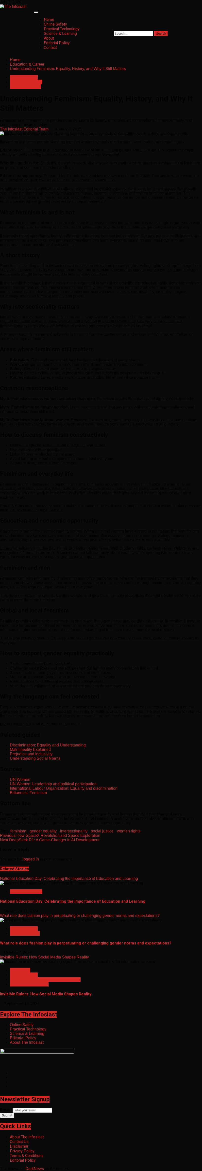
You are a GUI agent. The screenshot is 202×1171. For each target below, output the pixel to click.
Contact (50, 47)
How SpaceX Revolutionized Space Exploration (50, 835)
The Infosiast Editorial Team (25, 129)
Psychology (20, 970)
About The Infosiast (27, 1042)
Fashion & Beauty (25, 933)
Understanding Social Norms (35, 758)
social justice (102, 831)
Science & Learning (60, 33)
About (49, 38)
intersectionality (73, 831)
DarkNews (34, 1169)
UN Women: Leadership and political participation (53, 784)
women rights (128, 831)
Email (6, 1110)
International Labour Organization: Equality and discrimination (64, 788)
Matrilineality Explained (30, 749)
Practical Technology (62, 29)
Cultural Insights (24, 77)
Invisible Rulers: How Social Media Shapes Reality (44, 957)
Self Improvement (25, 86)
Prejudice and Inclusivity (31, 754)
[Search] (115, 29)
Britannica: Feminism (28, 793)
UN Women (20, 779)
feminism (18, 831)
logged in (31, 859)
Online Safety (55, 24)
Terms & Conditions (27, 1155)
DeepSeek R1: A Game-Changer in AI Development (49, 840)
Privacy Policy (22, 1151)
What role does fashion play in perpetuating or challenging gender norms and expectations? (80, 916)
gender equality (43, 831)
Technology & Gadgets (29, 984)
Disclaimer (19, 1146)
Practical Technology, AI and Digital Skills (45, 979)
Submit (7, 1115)
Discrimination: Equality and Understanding (48, 745)
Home (49, 19)
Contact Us (19, 1141)
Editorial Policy (57, 43)
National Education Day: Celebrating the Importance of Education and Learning (69, 878)
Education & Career (26, 82)
